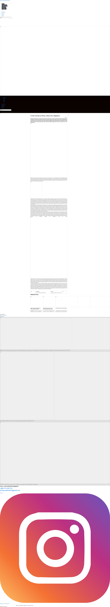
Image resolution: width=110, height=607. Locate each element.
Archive (3, 14)
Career (3, 15)
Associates (3, 12)
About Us (3, 11)
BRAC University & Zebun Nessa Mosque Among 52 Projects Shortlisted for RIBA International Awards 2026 (35, 350)
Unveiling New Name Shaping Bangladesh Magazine (17, 421)
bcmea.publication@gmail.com (10, 490)
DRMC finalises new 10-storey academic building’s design (19, 484)
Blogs (3, 13)
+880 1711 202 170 (6, 488)
